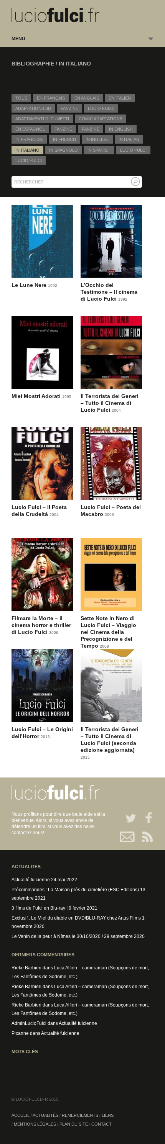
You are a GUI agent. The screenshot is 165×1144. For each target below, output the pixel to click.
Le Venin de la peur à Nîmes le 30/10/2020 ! (57, 936)
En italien (120, 98)
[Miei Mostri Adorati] (42, 354)
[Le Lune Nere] (42, 242)
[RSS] (144, 837)
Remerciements (80, 1115)
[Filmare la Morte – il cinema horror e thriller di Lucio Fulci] (42, 576)
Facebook (144, 817)
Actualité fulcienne (31, 879)
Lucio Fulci (101, 108)
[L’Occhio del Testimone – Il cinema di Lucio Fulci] (111, 242)
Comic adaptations (100, 118)
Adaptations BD (33, 108)
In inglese (97, 139)
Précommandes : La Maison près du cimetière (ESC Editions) (75, 889)
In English (121, 129)
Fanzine (69, 108)
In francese (29, 139)
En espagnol (30, 129)
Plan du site (73, 1124)
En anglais (86, 98)
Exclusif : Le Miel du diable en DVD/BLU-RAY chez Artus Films (76, 918)
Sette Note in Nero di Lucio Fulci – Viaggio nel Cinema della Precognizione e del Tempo (108, 632)
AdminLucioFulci (29, 1023)
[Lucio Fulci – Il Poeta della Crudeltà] (42, 465)
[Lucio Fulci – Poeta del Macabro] (111, 465)
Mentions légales (35, 1124)
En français (51, 98)
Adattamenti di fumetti (42, 118)
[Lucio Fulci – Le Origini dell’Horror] (42, 687)
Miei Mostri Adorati (37, 396)
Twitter (127, 817)
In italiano (27, 150)
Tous (21, 98)
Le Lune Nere (30, 285)
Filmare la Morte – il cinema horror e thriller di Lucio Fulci (41, 625)
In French (64, 139)
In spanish (99, 150)
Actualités (45, 1115)
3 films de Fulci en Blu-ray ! (40, 908)
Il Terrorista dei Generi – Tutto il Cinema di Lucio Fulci (110, 403)
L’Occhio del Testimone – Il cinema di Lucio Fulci (109, 292)
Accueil (21, 1115)
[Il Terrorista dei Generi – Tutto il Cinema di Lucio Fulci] (111, 354)
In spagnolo (63, 150)
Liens (108, 1115)
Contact (127, 837)
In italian (129, 139)
